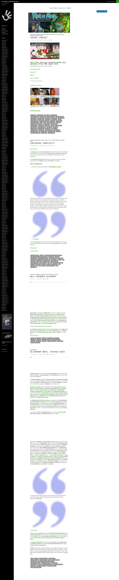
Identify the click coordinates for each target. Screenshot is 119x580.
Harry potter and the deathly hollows (46, 561)
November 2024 (4, 71)
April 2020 (3, 153)
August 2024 (4, 75)
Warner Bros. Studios (50, 265)
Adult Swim (34, 62)
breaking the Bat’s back (61, 450)
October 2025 (4, 55)
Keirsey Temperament (46, 339)
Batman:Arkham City (52, 379)
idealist (59, 259)
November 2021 (4, 124)
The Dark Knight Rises (44, 400)
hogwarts (61, 258)
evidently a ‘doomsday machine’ (45, 456)
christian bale (52, 558)
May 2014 (3, 255)
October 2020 (4, 144)
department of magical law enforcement (53, 255)
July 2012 (3, 288)
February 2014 (4, 259)
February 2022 (4, 120)
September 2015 (4, 231)
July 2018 (3, 184)
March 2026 (4, 47)
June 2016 (3, 221)
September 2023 (4, 92)
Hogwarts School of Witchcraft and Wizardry (40, 259)
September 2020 (4, 145)
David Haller (33, 119)
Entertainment (37, 34)
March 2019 (4, 172)
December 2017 (4, 194)
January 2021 (4, 139)
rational (44, 264)
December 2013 (4, 262)
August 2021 (4, 129)
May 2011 (3, 308)
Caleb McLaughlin (50, 116)
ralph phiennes (34, 564)
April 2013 (3, 274)
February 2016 (4, 225)
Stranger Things (51, 131)
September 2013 (4, 267)
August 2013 (4, 268)
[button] (35, 92)
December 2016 (4, 212)
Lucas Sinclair (59, 125)
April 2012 (3, 292)
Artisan (31, 34)
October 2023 (4, 90)
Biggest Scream (34, 395)
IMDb (31, 75)
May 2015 (3, 237)
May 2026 (3, 44)
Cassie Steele (33, 118)
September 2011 (4, 302)
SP (37, 265)
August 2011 (4, 304)
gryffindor (51, 256)
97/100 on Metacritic (56, 380)
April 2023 (3, 99)
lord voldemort (54, 261)
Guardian (51, 34)
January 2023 (4, 104)
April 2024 (3, 81)
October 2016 (4, 215)
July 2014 (3, 252)
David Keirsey (41, 40)
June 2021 (3, 132)
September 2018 (4, 181)
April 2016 (3, 224)
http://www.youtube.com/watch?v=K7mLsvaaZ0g (40, 326)
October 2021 (4, 126)
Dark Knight (46, 536)
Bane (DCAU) (34, 530)
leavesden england (56, 339)
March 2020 (4, 154)
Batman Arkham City (43, 558)
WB (57, 265)
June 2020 (3, 150)
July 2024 (3, 77)
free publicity (58, 386)
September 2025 (4, 56)
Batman (57, 459)
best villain (48, 391)
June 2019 (3, 167)
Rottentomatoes (33, 69)
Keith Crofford (34, 125)
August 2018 (4, 182)
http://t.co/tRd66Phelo (36, 163)
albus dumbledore (35, 255)
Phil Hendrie (48, 128)
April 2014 (3, 256)
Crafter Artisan (43, 453)
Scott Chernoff (34, 131)
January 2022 (4, 121)
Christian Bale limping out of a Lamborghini (58, 534)
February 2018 (4, 191)
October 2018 (4, 179)
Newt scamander (43, 262)
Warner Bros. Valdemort (36, 567)
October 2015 (4, 230)
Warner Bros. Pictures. (43, 397)
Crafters (62, 456)
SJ (59, 264)
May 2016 (3, 222)
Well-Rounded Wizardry (43, 276)
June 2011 (3, 307)
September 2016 (4, 216)
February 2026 (4, 49)
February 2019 (4, 173)
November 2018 (4, 178)
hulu (41, 122)
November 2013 (4, 264)
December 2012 (4, 280)
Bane (57, 413)
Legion (52, 125)
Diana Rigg (48, 119)
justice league (46, 261)
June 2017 (3, 203)
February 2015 (4, 242)
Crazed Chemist (38, 38)
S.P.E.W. (48, 264)
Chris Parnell (41, 118)
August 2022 (4, 111)
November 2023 (4, 89)
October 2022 (4, 108)
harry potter (34, 258)
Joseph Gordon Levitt (38, 537)
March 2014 (4, 258)
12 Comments (51, 145)
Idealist (55, 34)
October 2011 (4, 301)
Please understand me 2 (58, 262)
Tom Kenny (58, 131)
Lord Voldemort (45, 392)
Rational (37, 35)
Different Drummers (111, 1)
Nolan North (33, 128)
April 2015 (3, 239)
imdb (45, 122)
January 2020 (4, 157)
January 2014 (4, 261)
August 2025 (4, 58)
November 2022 (4, 107)
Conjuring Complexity (42, 143)
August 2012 (4, 286)
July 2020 (3, 148)
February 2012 (4, 295)
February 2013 (4, 277)
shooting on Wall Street (37, 542)
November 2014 (4, 246)
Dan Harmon (47, 118)
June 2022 (3, 114)
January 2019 (4, 175)
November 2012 (4, 282)
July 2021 (3, 130)
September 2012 (4, 285)
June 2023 (3, 96)
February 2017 (4, 209)
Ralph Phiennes (39, 391)
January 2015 (4, 243)
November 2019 (4, 160)
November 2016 (4, 213)
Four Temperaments (44, 34)
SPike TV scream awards (47, 564)
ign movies (33, 261)
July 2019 (3, 166)
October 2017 (4, 197)
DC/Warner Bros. (34, 373)
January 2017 (4, 210)
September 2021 (4, 127)
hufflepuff (54, 259)
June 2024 (3, 78)
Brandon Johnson (34, 116)
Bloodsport (4, 29)
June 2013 (3, 271)
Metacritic (32, 72)
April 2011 (3, 310)
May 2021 (3, 133)
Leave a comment (48, 40)
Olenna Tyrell (41, 128)
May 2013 (3, 273)
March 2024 (4, 83)
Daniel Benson (61, 118)
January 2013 (4, 279)
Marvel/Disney (45, 375)
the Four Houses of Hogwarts (51, 329)
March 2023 (4, 101)
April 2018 (3, 188)
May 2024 (3, 80)
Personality (32, 35)
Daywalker (3, 32)
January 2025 (4, 68)
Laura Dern (47, 125)
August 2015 (4, 233)
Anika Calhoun (40, 115)
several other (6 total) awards (47, 394)
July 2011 (3, 305)
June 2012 (3, 289)
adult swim (33, 115)
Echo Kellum (54, 119)
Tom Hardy (40, 460)
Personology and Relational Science (10, 1)
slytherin (33, 265)
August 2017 (4, 200)
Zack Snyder (33, 267)
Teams (41, 35)
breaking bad (42, 116)
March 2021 (4, 136)
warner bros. (42, 265)
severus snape (54, 264)
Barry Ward (47, 115)
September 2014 (4, 249)
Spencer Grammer (42, 131)
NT (51, 262)
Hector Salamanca (35, 122)
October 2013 (4, 265)
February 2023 (4, 102)
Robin (40, 564)
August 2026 (4, 40)
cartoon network (59, 116)
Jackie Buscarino (51, 122)
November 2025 (4, 53)
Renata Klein (54, 128)
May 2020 (3, 151)
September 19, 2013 (55, 166)
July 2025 (3, 59)
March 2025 (4, 65)
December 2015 (4, 228)
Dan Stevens (54, 118)
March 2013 (4, 276)
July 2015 (3, 234)
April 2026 (3, 46)
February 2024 (4, 84)
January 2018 (4, 193)
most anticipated (44, 389)
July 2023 (3, 95)
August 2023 (4, 93)
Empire (59, 119)
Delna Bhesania (41, 119)
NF (48, 262)
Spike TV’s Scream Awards (36, 388)
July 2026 (3, 41)
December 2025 (4, 52)
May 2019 (3, 169)
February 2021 (4, 138)
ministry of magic (34, 262)
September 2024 (4, 74)
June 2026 (3, 43)
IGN (63, 259)
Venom (46, 455)
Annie (31, 78)
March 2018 (4, 190)
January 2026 (4, 50)
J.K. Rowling (39, 261)
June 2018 (3, 185)
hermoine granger (53, 258)
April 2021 (3, 135)
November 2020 (4, 142)
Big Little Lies (54, 115)
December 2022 (4, 105)
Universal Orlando (63, 317)
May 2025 (3, 62)
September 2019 (4, 163)
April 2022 (3, 117)
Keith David (41, 125)
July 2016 (3, 219)
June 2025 (3, 61)
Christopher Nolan (34, 404)
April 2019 (3, 170)
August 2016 (4, 218)
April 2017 (3, 206)
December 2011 (4, 298)
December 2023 (4, 87)
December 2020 (4, 141)
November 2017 (4, 196)
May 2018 (3, 187)
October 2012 (4, 283)
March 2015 (4, 240)
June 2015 (3, 236)
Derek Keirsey (44, 145)
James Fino (58, 122)
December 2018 (4, 176)
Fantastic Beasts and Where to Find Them (39, 256)
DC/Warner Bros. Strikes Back (47, 352)
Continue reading (35, 110)
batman (36, 558)
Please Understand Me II (35, 264)
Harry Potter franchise (43, 258)
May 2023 (3, 98)
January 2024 (4, 86)
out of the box (61, 34)
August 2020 (4, 147)
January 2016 (4, 227)
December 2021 (4, 123)
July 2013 (3, 270)
